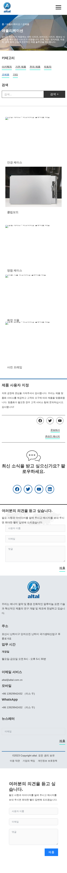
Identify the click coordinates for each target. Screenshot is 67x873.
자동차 (47, 66)
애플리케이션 (13, 24)
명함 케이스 (14, 270)
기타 (15, 74)
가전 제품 (20, 66)
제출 (62, 567)
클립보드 (13, 212)
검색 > (54, 94)
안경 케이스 (14, 162)
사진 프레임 (14, 367)
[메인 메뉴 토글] (58, 7)
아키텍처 (7, 66)
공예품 (5, 74)
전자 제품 (35, 66)
